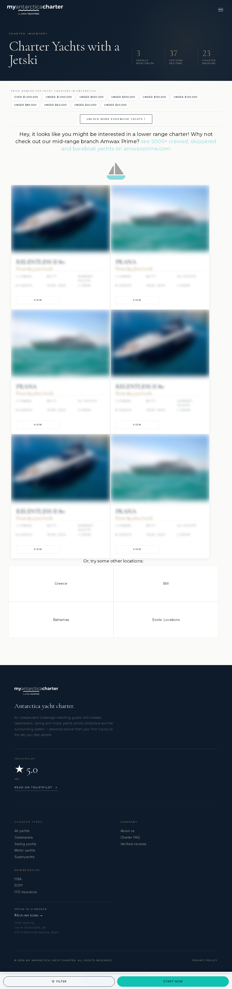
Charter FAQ (130, 837)
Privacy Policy (205, 960)
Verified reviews (134, 844)
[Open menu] (221, 10)
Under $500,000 (92, 97)
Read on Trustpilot (36, 787)
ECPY (18, 885)
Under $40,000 (85, 105)
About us (128, 831)
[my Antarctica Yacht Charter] (35, 10)
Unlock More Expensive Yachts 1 (116, 119)
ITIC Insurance (25, 892)
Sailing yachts (25, 844)
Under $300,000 (123, 97)
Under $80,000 (25, 105)
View (38, 300)
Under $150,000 (154, 97)
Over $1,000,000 (26, 97)
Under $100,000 (185, 97)
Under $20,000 (115, 105)
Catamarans (23, 837)
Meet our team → (28, 915)
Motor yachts (24, 850)
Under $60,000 (55, 105)
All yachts (22, 831)
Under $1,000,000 (59, 97)
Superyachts (24, 857)
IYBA (18, 879)
